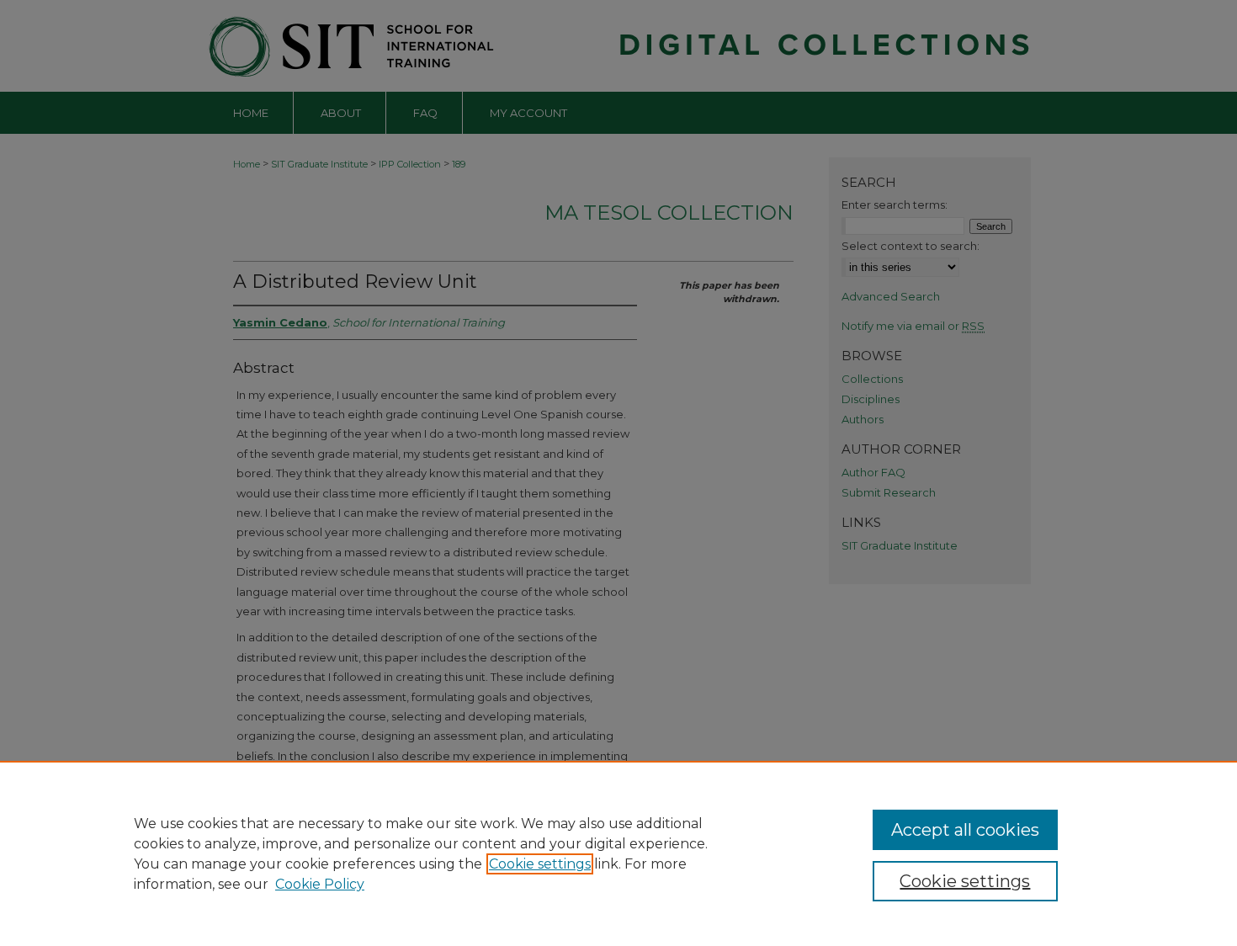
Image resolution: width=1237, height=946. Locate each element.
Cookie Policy (319, 884)
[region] (618, 853)
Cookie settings (540, 864)
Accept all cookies (965, 830)
